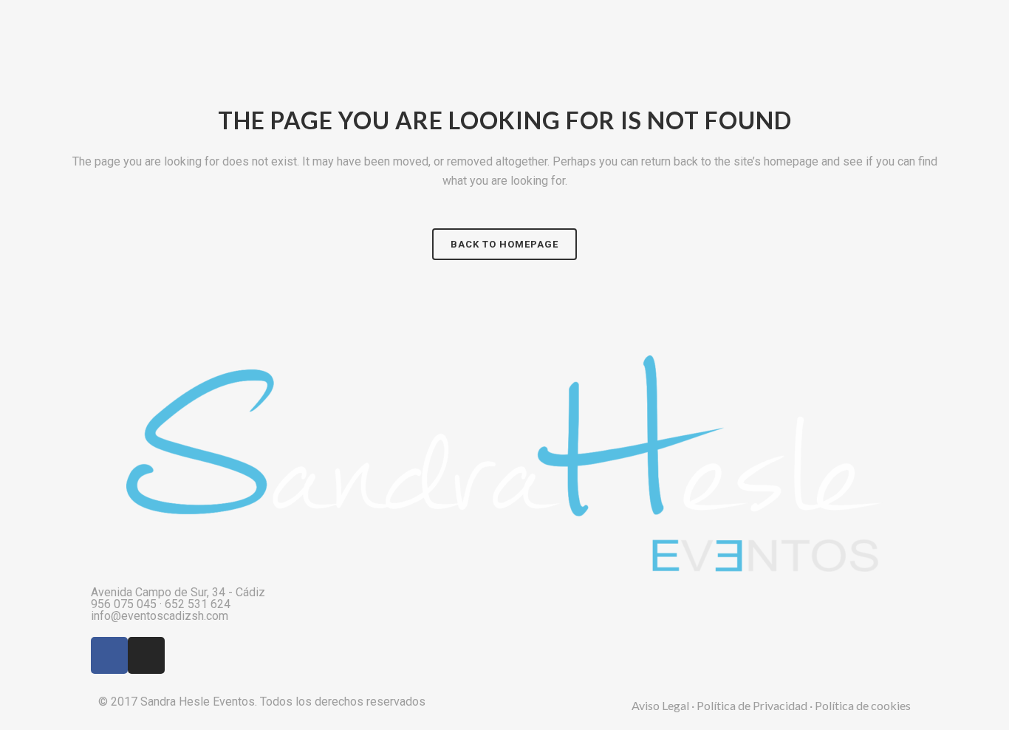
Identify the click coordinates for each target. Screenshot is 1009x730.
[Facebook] (109, 655)
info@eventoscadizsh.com (159, 616)
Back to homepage (504, 244)
